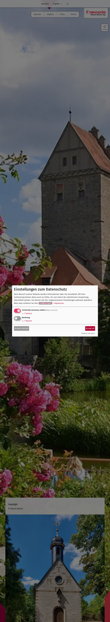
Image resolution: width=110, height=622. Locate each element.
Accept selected (21, 328)
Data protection (45, 303)
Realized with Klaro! (88, 333)
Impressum (59, 303)
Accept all (90, 328)
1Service (27, 313)
